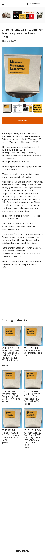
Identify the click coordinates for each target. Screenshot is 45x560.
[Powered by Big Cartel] (22, 551)
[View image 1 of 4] (7, 108)
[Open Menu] (3, 3)
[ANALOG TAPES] (23, 15)
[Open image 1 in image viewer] (22, 74)
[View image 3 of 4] (27, 108)
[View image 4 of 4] (37, 108)
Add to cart (22, 120)
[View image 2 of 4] (17, 108)
